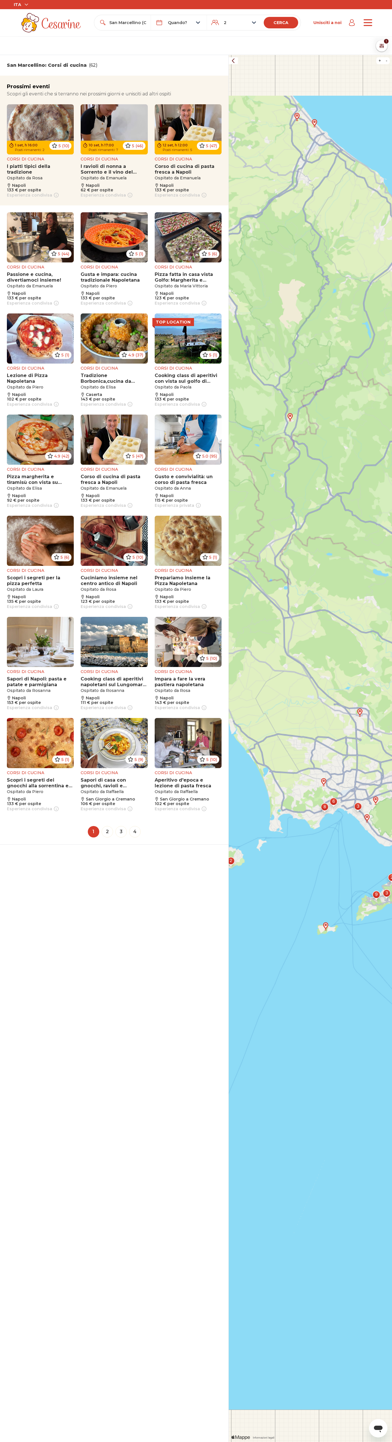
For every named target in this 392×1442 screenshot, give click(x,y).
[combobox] (127, 22)
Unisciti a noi (327, 22)
